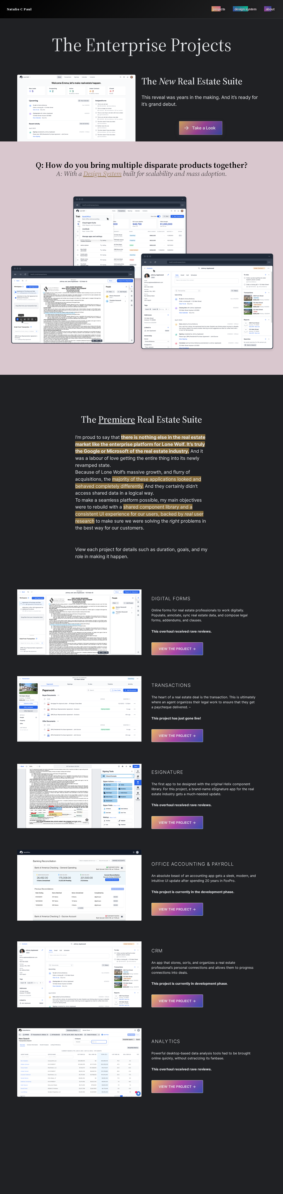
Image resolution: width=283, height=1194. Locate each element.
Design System (102, 173)
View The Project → (177, 649)
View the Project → (177, 1001)
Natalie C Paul (19, 9)
